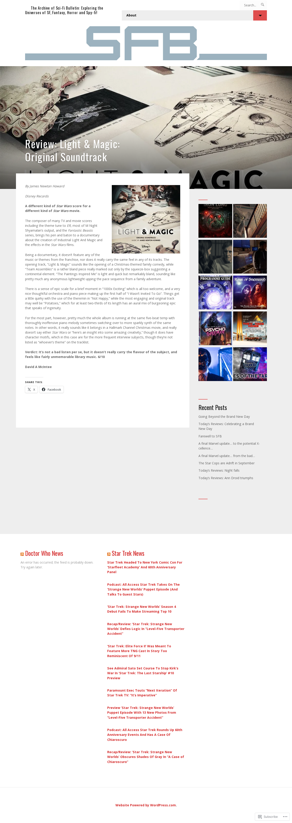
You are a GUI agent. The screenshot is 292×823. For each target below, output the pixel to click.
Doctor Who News (44, 553)
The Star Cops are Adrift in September (226, 463)
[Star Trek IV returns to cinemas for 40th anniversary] (250, 328)
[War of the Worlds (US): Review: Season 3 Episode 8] (250, 257)
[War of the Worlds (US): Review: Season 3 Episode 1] (215, 257)
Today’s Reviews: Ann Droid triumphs (225, 478)
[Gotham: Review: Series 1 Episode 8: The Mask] (215, 364)
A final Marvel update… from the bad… (226, 456)
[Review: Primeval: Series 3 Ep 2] (250, 221)
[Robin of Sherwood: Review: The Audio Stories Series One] (250, 293)
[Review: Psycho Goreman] (215, 328)
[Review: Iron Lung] (215, 221)
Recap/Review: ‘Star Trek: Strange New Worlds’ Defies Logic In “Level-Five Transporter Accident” (145, 629)
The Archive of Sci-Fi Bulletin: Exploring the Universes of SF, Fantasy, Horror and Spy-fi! (64, 10)
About (131, 15)
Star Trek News (128, 553)
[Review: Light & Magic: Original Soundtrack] (146, 127)
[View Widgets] (260, 15)
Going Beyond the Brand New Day (224, 416)
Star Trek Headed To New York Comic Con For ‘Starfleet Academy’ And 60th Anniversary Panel (144, 567)
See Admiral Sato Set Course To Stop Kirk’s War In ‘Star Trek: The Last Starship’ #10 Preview (142, 673)
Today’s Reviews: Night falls (219, 470)
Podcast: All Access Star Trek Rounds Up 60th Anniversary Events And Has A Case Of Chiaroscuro (144, 735)
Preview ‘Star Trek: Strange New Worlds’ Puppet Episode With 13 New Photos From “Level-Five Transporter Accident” (141, 712)
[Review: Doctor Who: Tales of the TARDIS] (250, 364)
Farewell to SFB (210, 436)
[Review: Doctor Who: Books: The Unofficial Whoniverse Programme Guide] (215, 293)
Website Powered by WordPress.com (145, 805)
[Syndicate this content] (22, 553)
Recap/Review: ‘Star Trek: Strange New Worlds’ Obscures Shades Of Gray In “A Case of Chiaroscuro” (145, 757)
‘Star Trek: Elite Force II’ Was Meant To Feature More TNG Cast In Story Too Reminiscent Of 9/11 (139, 651)
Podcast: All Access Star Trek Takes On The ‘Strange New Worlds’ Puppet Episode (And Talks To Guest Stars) (143, 589)
